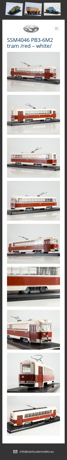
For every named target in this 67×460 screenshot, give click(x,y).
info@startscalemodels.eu (37, 451)
